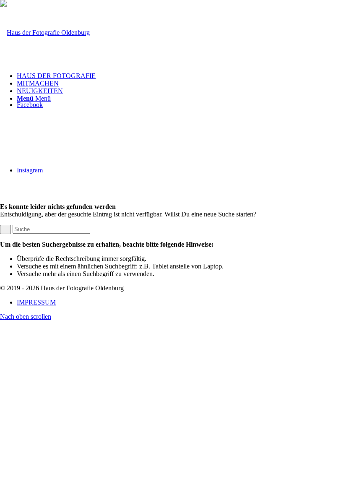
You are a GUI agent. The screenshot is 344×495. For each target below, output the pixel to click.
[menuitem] (180, 76)
